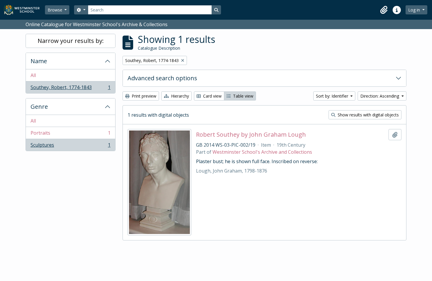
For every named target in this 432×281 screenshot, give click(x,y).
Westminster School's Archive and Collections (262, 152)
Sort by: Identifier (332, 96)
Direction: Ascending (380, 96)
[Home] (24, 9)
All (33, 75)
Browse (55, 10)
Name (39, 61)
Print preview (143, 96)
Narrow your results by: (71, 41)
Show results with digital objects (367, 115)
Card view (212, 96)
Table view (242, 96)
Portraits (70, 134)
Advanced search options (162, 78)
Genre (39, 107)
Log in (414, 10)
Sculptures (70, 146)
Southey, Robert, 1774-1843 (70, 88)
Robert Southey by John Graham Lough (251, 134)
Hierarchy (179, 96)
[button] (383, 10)
